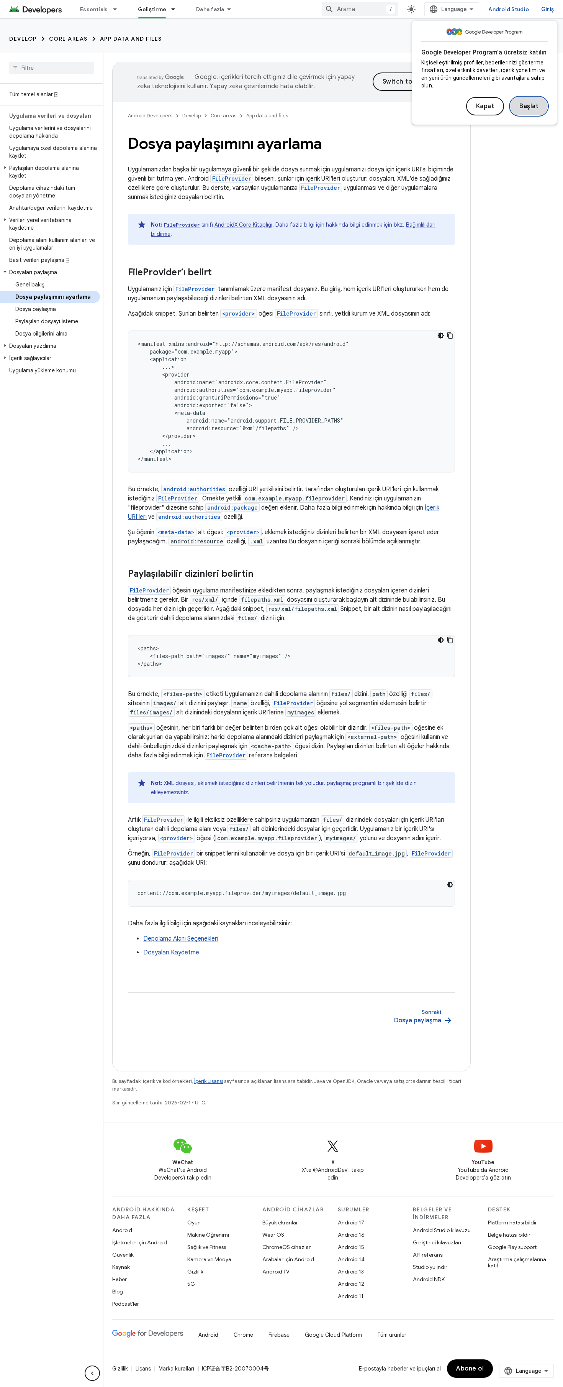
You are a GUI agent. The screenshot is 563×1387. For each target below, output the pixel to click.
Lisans (143, 1369)
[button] (50, 172)
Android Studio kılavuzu (442, 1230)
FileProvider (231, 178)
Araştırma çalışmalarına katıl (517, 1262)
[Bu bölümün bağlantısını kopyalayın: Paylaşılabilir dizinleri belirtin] (260, 574)
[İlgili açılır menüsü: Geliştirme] (176, 9)
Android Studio (508, 9)
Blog (117, 1291)
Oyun (194, 1222)
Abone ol (470, 1368)
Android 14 (351, 1259)
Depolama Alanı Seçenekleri (180, 939)
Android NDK (429, 1279)
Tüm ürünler (391, 1334)
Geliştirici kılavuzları (437, 1242)
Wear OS (273, 1234)
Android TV (276, 1271)
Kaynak (121, 1267)
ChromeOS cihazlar (286, 1247)
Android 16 (351, 1234)
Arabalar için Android (288, 1259)
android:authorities (194, 489)
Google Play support (512, 1247)
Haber (119, 1279)
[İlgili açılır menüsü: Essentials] (118, 9)
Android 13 (351, 1271)
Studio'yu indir (430, 1267)
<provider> (238, 313)
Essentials (94, 9)
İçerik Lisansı (208, 1081)
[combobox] (360, 9)
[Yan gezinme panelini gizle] (92, 1373)
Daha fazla (210, 9)
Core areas (68, 38)
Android (122, 1230)
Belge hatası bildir (509, 1234)
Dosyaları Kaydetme (171, 952)
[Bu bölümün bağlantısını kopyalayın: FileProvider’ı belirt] (219, 273)
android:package (232, 507)
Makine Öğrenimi (208, 1234)
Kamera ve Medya (209, 1259)
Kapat (485, 106)
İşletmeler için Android (139, 1242)
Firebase (279, 1334)
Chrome (243, 1334)
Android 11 (350, 1296)
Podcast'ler (125, 1303)
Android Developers (150, 115)
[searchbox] (51, 68)
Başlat (528, 106)
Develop (23, 38)
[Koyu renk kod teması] (440, 335)
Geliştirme (152, 9)
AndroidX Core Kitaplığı (243, 224)
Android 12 (351, 1283)
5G (191, 1283)
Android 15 (351, 1247)
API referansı (428, 1254)
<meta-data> (176, 532)
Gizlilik (195, 1271)
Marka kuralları (176, 1369)
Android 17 (351, 1222)
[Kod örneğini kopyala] (450, 335)
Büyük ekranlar (280, 1222)
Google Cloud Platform (333, 1334)
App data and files (131, 38)
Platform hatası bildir (512, 1222)
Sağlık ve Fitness (206, 1247)
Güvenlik (123, 1254)
